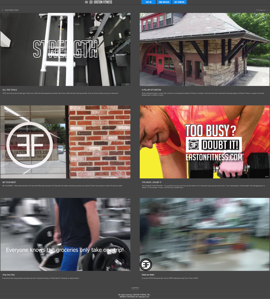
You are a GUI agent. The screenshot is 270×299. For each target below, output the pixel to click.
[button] (86, 2)
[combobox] (262, 10)
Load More (135, 288)
